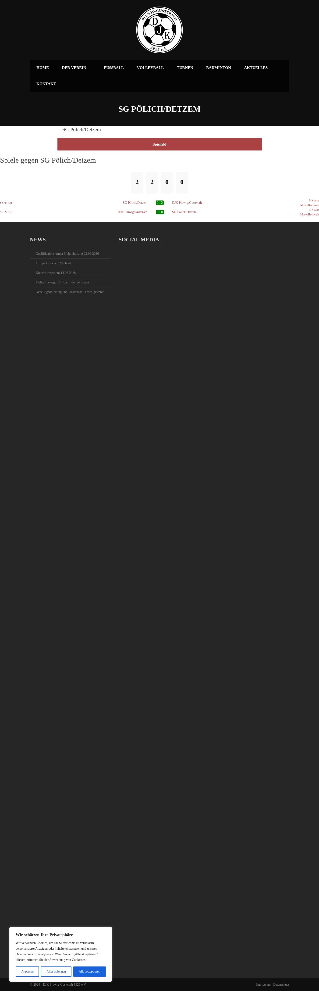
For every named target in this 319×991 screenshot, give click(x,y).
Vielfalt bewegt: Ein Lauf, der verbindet (62, 282)
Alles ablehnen (56, 971)
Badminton (218, 67)
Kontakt (46, 84)
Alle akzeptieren (89, 971)
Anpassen (27, 971)
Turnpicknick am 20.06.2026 (55, 263)
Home (42, 67)
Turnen (185, 67)
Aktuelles (256, 67)
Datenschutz (281, 984)
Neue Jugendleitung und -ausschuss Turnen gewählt (70, 292)
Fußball (114, 67)
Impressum (263, 984)
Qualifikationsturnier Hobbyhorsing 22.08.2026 (67, 253)
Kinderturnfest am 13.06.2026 (56, 273)
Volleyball (150, 67)
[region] (60, 954)
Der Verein (74, 67)
